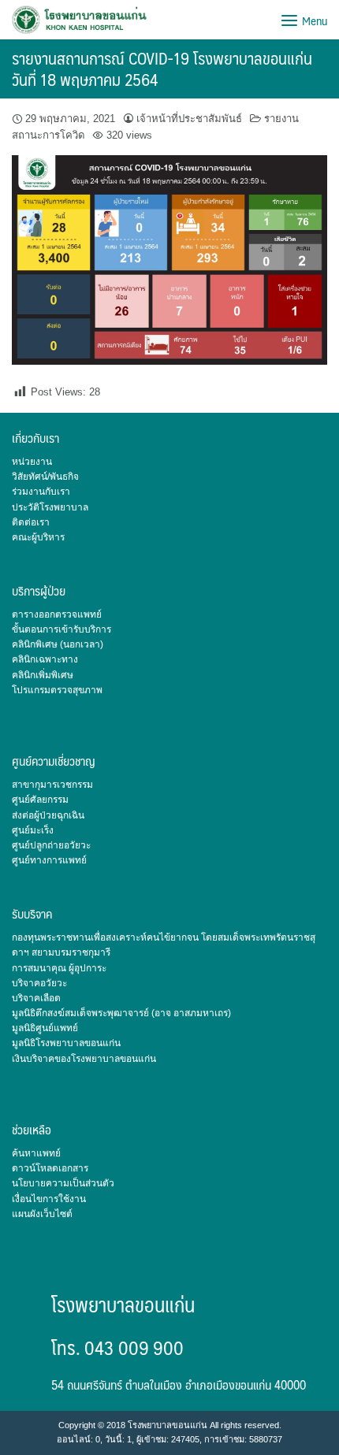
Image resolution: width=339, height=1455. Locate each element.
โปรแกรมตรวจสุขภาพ (57, 690)
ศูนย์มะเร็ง (33, 830)
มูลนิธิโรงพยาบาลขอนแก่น (66, 1043)
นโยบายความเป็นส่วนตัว (63, 1183)
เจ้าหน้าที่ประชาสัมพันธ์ (189, 118)
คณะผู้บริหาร (38, 537)
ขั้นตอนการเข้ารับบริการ (61, 629)
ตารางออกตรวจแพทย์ (57, 614)
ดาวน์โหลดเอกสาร (50, 1168)
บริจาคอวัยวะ (39, 983)
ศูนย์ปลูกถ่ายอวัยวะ (51, 845)
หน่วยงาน (32, 461)
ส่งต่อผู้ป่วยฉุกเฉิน (48, 815)
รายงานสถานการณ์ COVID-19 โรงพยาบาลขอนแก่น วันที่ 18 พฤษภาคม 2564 (162, 68)
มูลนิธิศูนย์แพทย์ (45, 1028)
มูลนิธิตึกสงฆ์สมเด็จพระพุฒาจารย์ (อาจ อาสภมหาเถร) (121, 1013)
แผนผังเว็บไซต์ (42, 1213)
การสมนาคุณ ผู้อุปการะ (59, 968)
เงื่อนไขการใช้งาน (49, 1198)
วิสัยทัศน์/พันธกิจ (45, 476)
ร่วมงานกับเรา (41, 491)
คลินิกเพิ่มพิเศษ (42, 675)
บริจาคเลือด (36, 998)
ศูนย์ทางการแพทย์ (49, 860)
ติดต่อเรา (31, 522)
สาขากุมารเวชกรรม (52, 784)
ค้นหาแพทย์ (36, 1153)
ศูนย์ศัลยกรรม (40, 799)
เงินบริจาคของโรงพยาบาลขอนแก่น (84, 1058)
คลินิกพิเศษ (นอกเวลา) (57, 644)
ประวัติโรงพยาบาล (50, 507)
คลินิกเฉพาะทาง (45, 659)
